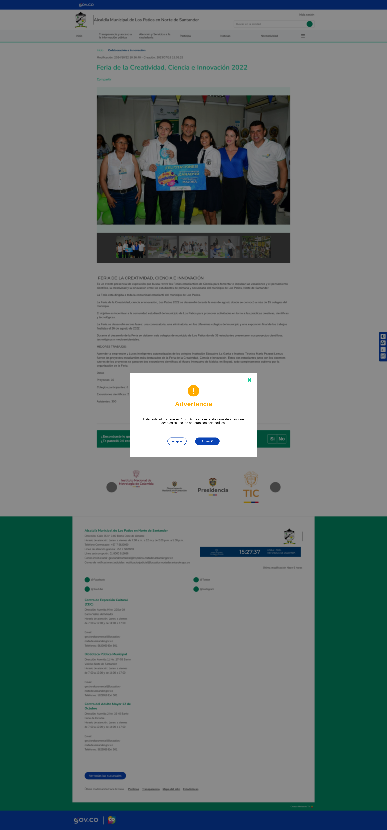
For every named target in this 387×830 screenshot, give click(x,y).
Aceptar (177, 441)
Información (207, 441)
